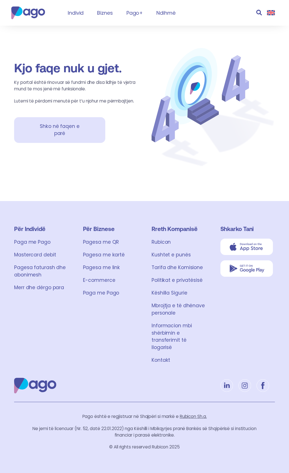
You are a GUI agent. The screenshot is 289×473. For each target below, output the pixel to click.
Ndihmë (165, 12)
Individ (76, 12)
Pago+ (134, 12)
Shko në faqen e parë (60, 130)
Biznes (105, 12)
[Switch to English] (271, 12)
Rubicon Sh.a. (193, 416)
